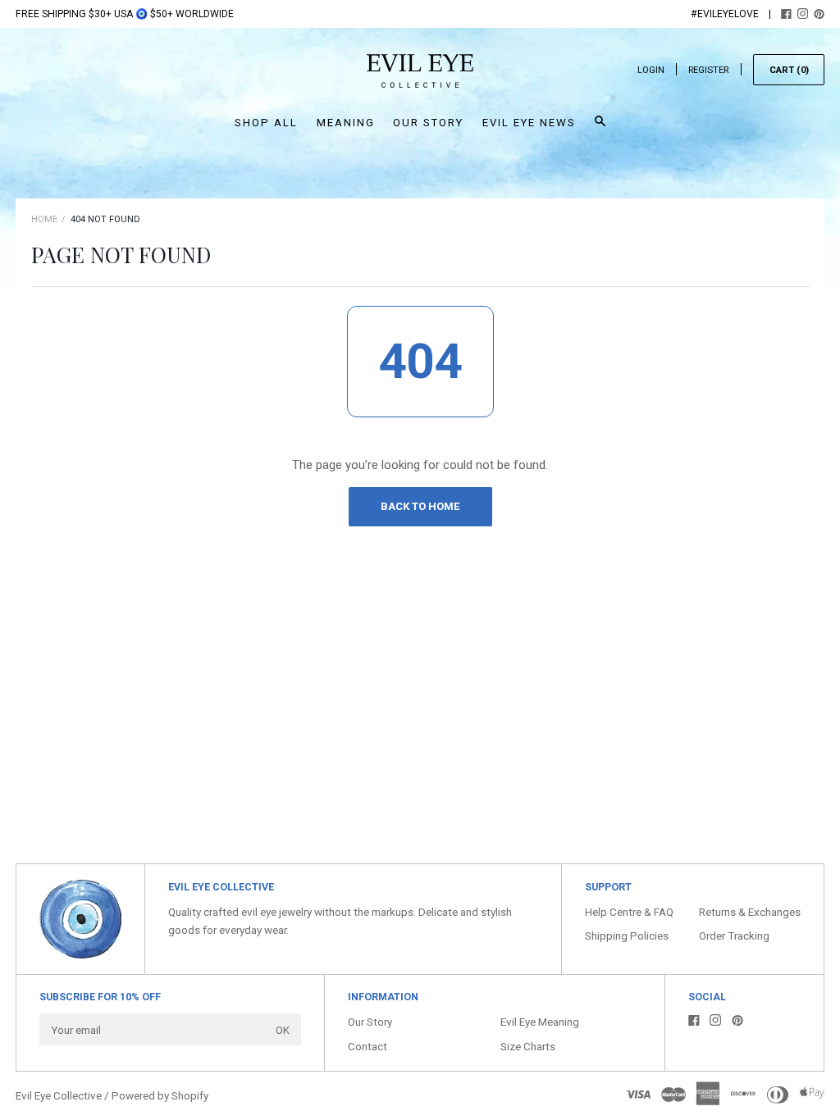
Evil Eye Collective (59, 1095)
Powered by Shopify (160, 1095)
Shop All (266, 122)
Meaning (346, 122)
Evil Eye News (529, 122)
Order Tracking (734, 935)
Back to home (420, 506)
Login (650, 70)
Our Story (428, 122)
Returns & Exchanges (750, 911)
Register (708, 70)
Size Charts (527, 1046)
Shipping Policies (627, 935)
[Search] (600, 128)
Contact (367, 1046)
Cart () (789, 70)
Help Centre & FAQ (629, 911)
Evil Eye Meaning (539, 1021)
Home (44, 219)
